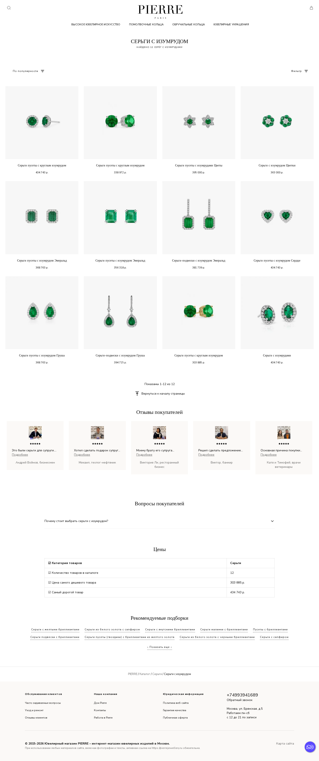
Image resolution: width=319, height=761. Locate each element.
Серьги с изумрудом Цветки (277, 165)
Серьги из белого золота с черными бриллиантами (217, 637)
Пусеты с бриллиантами (270, 629)
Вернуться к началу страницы (163, 394)
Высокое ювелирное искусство (95, 24)
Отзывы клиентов (36, 717)
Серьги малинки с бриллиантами (224, 629)
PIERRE (132, 674)
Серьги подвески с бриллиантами (54, 637)
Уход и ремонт (34, 710)
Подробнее (20, 455)
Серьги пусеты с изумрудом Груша (42, 355)
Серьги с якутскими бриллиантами (170, 629)
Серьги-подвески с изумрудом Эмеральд (198, 261)
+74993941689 (242, 695)
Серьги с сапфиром (274, 637)
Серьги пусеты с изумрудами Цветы (198, 165)
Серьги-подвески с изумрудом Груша (120, 355)
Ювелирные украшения (231, 24)
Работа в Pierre (103, 717)
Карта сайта (285, 743)
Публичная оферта (175, 717)
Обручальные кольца (188, 24)
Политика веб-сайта (176, 703)
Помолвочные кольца (146, 24)
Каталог (145, 674)
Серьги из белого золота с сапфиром (112, 629)
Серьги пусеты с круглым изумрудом (42, 165)
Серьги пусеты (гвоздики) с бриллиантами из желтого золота (129, 637)
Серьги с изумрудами (277, 355)
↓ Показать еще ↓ (159, 647)
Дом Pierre (100, 703)
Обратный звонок (239, 700)
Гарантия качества (174, 710)
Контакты (100, 710)
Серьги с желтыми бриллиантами (55, 629)
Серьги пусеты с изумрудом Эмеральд (42, 261)
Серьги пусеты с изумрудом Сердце (277, 261)
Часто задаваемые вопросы (43, 703)
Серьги (157, 674)
